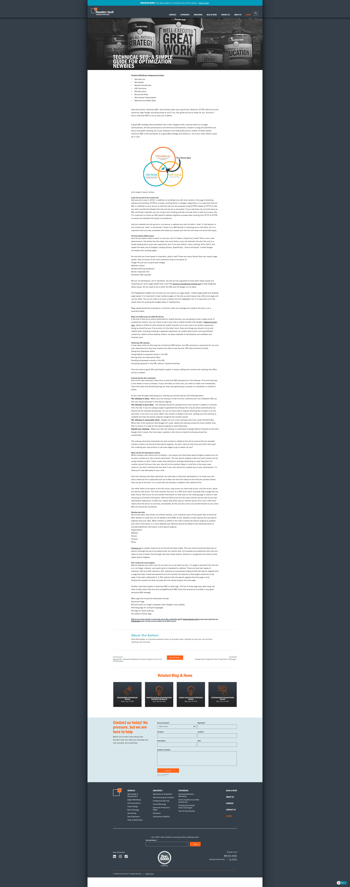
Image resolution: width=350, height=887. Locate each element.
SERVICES (172, 15)
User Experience (133, 816)
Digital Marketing (134, 800)
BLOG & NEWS (212, 15)
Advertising (131, 813)
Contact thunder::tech (190, 619)
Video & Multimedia (135, 820)
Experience (183, 790)
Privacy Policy (149, 874)
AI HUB (248, 15)
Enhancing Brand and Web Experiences (188, 801)
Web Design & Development (132, 795)
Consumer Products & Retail (161, 808)
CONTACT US (225, 15)
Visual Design (132, 806)
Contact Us (231, 810)
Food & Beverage (159, 804)
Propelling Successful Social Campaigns (186, 806)
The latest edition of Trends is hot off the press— (174, 2)
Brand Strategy (133, 810)
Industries (157, 790)
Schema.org (136, 548)
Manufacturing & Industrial (163, 797)
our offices (233, 859)
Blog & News (231, 790)
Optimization (135, 621)
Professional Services (161, 801)
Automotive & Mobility (161, 816)
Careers (229, 803)
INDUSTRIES (198, 15)
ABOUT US (237, 15)
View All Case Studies (186, 811)
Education (157, 813)
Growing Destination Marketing (186, 795)
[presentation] (102, 12)
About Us (230, 797)
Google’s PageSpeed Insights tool (187, 284)
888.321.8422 (230, 855)
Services (131, 790)
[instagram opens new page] (120, 857)
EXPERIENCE (184, 15)
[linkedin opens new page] (114, 857)
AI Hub (229, 816)
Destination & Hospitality (162, 794)
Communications (133, 803)
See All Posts (175, 657)
